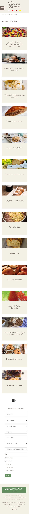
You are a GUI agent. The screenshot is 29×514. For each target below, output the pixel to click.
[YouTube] (14, 509)
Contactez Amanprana (18, 504)
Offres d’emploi (7, 504)
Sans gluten (9, 467)
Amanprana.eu (5, 14)
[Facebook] (12, 509)
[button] (2, 8)
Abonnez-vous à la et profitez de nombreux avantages (14, 489)
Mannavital (9, 499)
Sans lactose (9, 470)
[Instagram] (16, 509)
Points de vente (21, 502)
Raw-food (9, 464)
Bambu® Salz (23, 497)
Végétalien (9, 461)
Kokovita (14, 499)
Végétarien (9, 457)
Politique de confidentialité (14, 506)
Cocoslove (19, 499)
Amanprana (5, 502)
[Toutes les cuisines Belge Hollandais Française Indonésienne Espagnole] (16, 444)
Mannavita (21, 495)
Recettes (11, 14)
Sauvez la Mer (12, 502)
